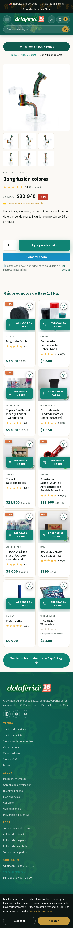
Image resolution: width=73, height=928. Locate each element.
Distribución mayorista (16, 814)
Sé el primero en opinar (51, 633)
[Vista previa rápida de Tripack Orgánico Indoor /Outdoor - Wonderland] (29, 516)
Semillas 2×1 (10, 759)
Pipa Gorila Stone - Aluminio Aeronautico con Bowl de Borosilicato (53, 484)
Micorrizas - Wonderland (48, 622)
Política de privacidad (15, 834)
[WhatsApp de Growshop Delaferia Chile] (25, 714)
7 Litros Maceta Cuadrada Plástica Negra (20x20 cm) (51, 413)
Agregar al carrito (44, 245)
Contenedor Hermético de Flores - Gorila (49, 345)
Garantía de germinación (17, 784)
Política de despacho (15, 840)
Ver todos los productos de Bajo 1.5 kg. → (36, 660)
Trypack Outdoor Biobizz (16, 481)
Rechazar (19, 921)
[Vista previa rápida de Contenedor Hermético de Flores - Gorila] (63, 306)
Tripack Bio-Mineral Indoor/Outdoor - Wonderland (18, 413)
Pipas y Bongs (28, 55)
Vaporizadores (11, 753)
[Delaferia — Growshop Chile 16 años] (29, 19)
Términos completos (15, 852)
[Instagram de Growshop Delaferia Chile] (7, 714)
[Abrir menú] (7, 19)
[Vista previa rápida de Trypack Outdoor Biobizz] (29, 444)
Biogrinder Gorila (16, 341)
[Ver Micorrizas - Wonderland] (54, 596)
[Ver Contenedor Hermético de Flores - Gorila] (54, 316)
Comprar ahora (36, 257)
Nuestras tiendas (13, 791)
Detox (6, 765)
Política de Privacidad (41, 911)
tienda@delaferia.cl (14, 872)
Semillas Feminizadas (15, 735)
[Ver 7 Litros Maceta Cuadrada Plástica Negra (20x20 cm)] (54, 385)
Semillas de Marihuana (16, 729)
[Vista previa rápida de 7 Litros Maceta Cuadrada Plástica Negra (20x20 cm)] (63, 375)
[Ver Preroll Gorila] (19, 596)
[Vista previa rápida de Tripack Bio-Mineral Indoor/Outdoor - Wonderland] (29, 375)
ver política (66, 267)
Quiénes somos (12, 808)
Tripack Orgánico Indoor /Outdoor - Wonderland (16, 555)
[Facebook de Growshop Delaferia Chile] (16, 714)
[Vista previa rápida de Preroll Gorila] (29, 585)
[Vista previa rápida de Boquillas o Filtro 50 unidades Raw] (63, 516)
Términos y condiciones (16, 828)
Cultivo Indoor (11, 747)
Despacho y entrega (14, 778)
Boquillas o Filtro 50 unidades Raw (51, 553)
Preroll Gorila (14, 620)
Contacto (8, 802)
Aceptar (54, 921)
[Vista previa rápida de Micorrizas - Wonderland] (63, 585)
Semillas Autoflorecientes (18, 741)
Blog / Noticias (11, 797)
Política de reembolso (16, 846)
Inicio (14, 55)
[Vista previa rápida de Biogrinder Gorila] (29, 306)
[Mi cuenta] (51, 19)
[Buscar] (65, 29)
